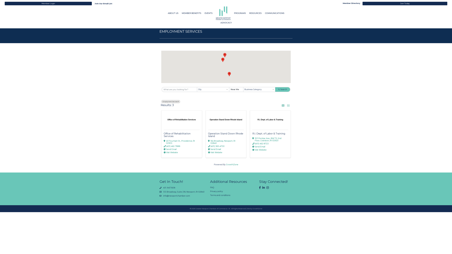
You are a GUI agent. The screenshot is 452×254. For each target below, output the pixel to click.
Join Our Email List (103, 3)
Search (283, 89)
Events (208, 13)
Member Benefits (191, 13)
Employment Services (170, 101)
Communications (274, 13)
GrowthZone (232, 164)
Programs (240, 13)
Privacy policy (216, 191)
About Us (173, 13)
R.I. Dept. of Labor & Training (268, 133)
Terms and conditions (220, 195)
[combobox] (213, 89)
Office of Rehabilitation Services (177, 135)
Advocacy (226, 23)
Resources (255, 13)
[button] (224, 55)
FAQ (212, 187)
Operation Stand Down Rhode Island (225, 135)
